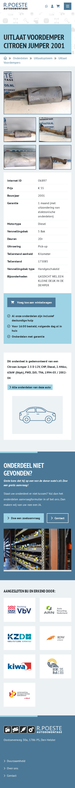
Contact (59, 518)
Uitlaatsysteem (43, 58)
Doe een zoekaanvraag (25, 518)
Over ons (12, 768)
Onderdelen (20, 58)
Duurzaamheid (16, 761)
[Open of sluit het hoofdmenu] (67, 6)
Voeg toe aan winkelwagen (34, 302)
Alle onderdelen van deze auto (31, 387)
